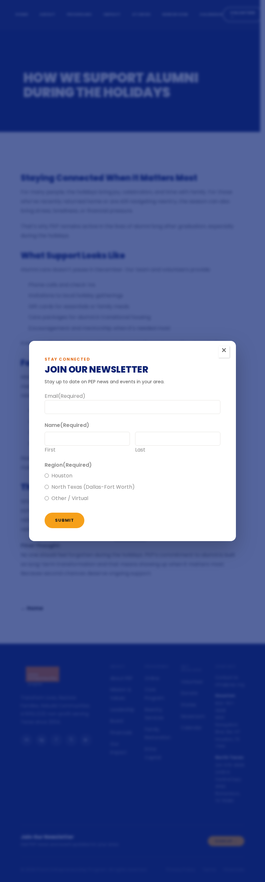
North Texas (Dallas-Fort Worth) (93, 487)
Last (140, 449)
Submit (64, 520)
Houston (61, 475)
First (50, 449)
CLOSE (223, 352)
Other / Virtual (69, 498)
